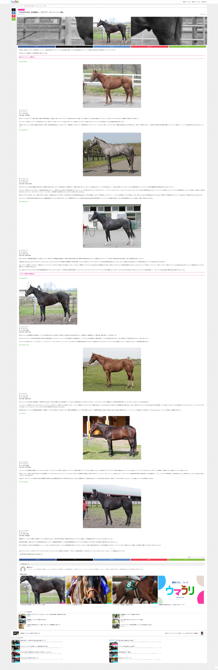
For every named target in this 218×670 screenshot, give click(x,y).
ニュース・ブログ (21, 9)
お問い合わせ (204, 1)
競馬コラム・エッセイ (187, 1)
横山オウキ (204, 14)
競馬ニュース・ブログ (196, 1)
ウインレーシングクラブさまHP (198, 557)
